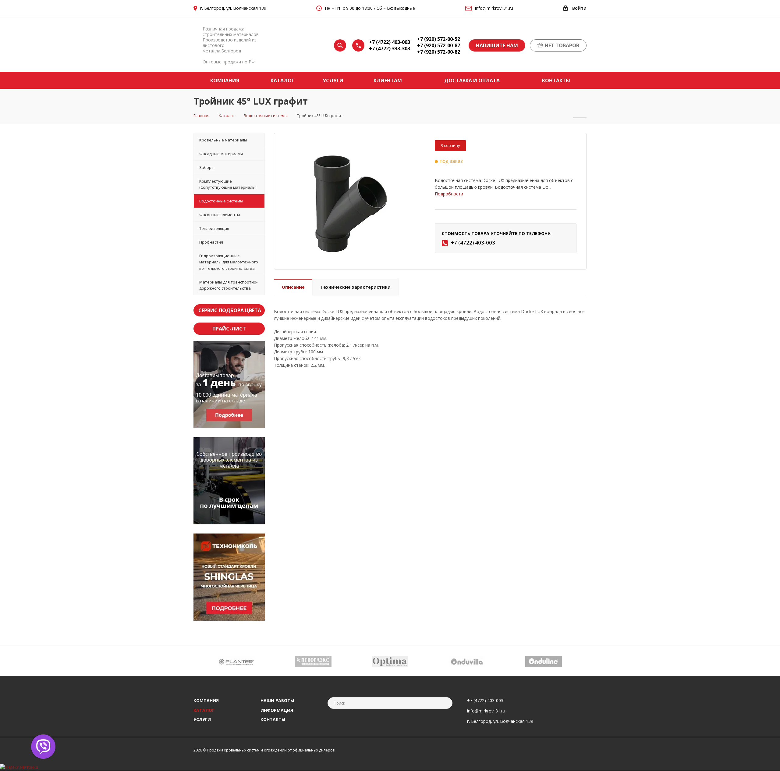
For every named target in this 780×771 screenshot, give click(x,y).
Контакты (273, 719)
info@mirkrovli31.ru (486, 711)
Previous (197, 660)
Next (582, 660)
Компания (206, 700)
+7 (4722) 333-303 (389, 48)
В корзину (450, 145)
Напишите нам (497, 45)
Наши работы (277, 700)
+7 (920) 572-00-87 (438, 45)
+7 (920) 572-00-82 (438, 52)
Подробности (449, 194)
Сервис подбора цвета (229, 310)
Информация (277, 710)
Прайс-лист (229, 328)
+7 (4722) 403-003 (389, 42)
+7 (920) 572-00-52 (438, 39)
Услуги (202, 719)
